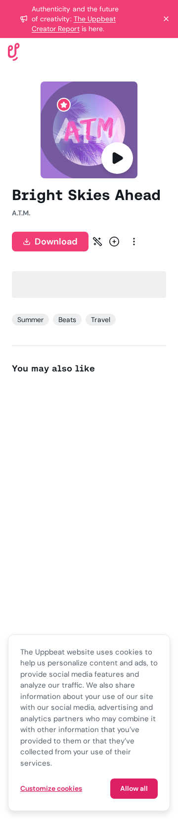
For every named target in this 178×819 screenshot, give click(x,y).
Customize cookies (51, 788)
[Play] (117, 158)
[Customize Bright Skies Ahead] (97, 241)
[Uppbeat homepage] (14, 51)
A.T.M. (21, 212)
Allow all (134, 788)
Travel (100, 319)
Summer (30, 319)
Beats (67, 319)
